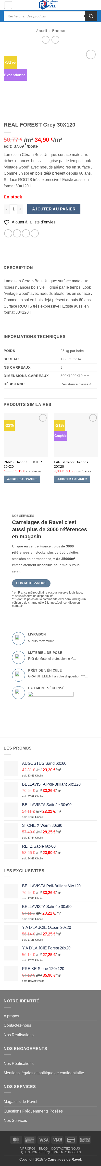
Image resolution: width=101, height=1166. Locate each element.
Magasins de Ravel (20, 1102)
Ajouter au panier (54, 209)
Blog (43, 1148)
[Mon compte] (82, 5)
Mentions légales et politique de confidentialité (44, 1073)
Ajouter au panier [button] (22, 479)
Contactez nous (65, 1148)
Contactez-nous (17, 1025)
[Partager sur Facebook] (8, 233)
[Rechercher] (91, 16)
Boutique (58, 31)
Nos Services (15, 1120)
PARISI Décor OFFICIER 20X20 (23, 464)
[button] (8, 5)
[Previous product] (55, 39)
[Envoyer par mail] (26, 233)
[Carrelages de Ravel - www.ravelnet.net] (48, 5)
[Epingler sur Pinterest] (35, 233)
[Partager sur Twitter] (17, 233)
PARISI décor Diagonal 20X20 (71, 464)
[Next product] (45, 39)
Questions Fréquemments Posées (33, 1111)
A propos (11, 1016)
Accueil (41, 31)
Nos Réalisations (19, 1035)
